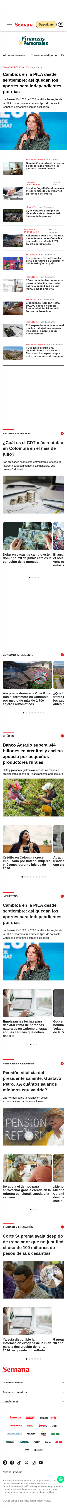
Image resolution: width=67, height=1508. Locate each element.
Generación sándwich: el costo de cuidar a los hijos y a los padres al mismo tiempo (45, 166)
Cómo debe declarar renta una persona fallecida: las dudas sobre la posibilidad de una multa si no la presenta (44, 284)
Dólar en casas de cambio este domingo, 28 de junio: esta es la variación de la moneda (27, 558)
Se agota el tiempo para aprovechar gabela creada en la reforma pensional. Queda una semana (27, 1192)
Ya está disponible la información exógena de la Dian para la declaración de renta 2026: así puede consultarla (27, 1345)
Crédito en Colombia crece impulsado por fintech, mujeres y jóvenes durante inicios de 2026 (27, 863)
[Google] (5, 1462)
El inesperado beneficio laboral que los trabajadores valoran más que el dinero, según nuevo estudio (45, 329)
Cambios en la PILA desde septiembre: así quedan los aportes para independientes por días (32, 83)
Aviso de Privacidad (16, 1472)
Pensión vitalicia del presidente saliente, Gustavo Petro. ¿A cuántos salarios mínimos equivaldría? (32, 1081)
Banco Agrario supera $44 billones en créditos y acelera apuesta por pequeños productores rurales (33, 754)
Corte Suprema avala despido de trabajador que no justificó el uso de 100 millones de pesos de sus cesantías (33, 1245)
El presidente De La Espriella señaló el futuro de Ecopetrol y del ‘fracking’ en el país (45, 261)
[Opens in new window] (12, 1462)
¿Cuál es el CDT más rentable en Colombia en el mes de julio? (33, 448)
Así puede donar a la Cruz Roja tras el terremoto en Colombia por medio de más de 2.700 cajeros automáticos (45, 239)
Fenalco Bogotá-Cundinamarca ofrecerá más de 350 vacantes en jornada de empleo (45, 191)
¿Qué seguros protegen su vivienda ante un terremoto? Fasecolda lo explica (43, 213)
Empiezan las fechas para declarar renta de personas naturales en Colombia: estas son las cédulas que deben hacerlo (25, 1028)
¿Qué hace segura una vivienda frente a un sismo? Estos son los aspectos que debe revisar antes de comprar (44, 351)
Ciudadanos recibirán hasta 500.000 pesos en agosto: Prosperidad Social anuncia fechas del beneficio (43, 306)
